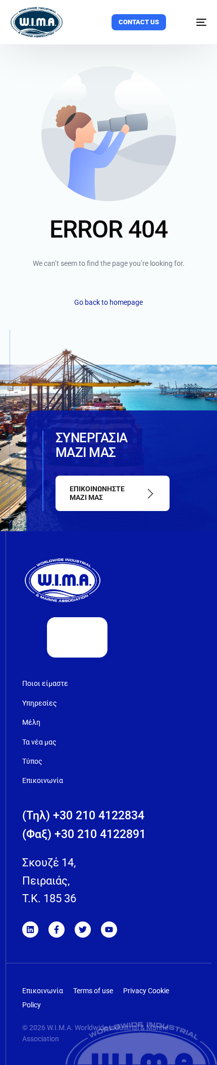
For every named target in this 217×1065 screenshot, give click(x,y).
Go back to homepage (108, 302)
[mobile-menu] (194, 22)
